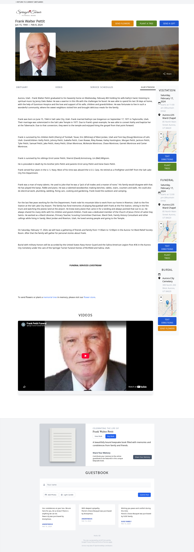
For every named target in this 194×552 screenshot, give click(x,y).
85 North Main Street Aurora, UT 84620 (169, 124)
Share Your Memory (142, 457)
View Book (98, 436)
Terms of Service (103, 542)
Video (59, 87)
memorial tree (50, 297)
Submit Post (144, 495)
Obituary (22, 87)
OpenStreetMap (99, 546)
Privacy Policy (90, 542)
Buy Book (110, 436)
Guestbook (148, 87)
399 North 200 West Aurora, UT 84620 (169, 288)
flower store (89, 297)
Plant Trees (167, 167)
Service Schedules (101, 87)
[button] (167, 139)
